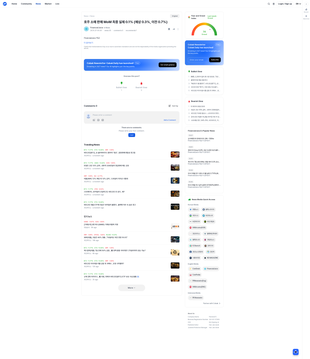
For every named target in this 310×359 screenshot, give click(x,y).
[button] (173, 29)
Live (57, 4)
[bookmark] (169, 29)
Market (48, 4)
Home (14, 4)
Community (26, 4)
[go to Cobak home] (5, 4)
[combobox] (298, 3)
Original (175, 16)
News (38, 4)
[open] (178, 29)
